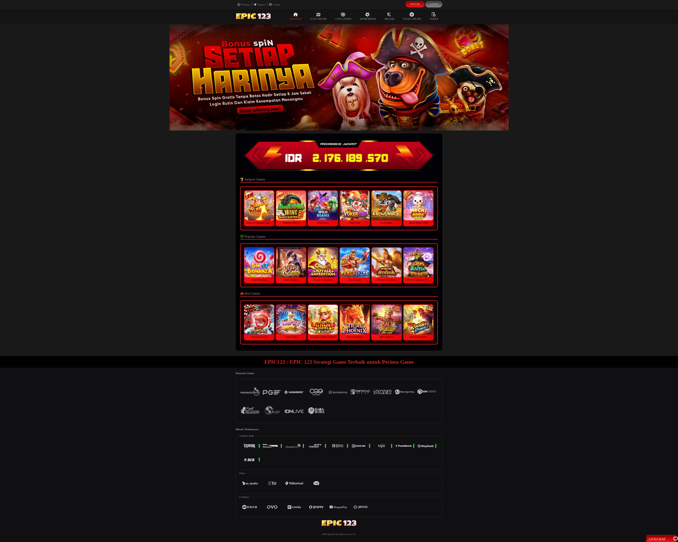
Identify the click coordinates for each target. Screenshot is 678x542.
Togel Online (412, 19)
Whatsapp (245, 5)
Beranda (296, 19)
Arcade (389, 19)
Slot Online (318, 19)
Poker (434, 19)
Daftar (415, 4)
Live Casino (343, 19)
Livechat (276, 5)
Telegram (261, 5)
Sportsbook (368, 19)
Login (434, 4)
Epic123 (331, 534)
